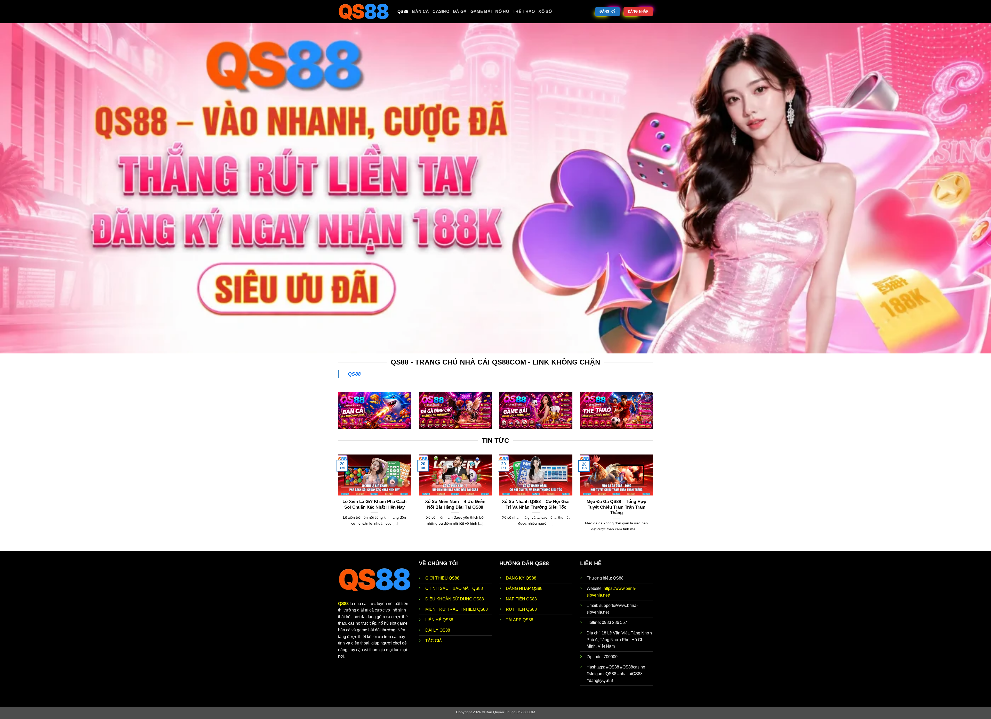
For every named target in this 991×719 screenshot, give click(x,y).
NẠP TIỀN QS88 (521, 599)
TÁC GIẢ (433, 641)
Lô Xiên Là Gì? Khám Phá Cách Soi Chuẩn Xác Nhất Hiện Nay (374, 504)
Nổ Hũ (502, 11)
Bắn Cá (420, 11)
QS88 (402, 11)
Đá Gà (460, 11)
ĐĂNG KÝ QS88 (521, 578)
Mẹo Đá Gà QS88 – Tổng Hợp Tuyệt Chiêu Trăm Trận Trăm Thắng (616, 507)
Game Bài (481, 11)
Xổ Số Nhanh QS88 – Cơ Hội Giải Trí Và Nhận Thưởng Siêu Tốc (536, 504)
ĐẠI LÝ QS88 (437, 630)
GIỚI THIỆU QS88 (442, 578)
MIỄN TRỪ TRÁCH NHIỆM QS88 (456, 609)
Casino (441, 11)
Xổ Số (545, 11)
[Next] (654, 502)
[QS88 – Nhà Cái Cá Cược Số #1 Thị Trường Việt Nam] (364, 11)
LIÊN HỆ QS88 (439, 620)
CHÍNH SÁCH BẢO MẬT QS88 (454, 588)
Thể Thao (524, 11)
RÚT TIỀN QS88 (521, 609)
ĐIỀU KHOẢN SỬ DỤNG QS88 (454, 599)
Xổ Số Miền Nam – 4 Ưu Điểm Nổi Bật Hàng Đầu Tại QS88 (455, 504)
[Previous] (337, 502)
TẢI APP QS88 (519, 620)
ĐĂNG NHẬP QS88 (524, 588)
